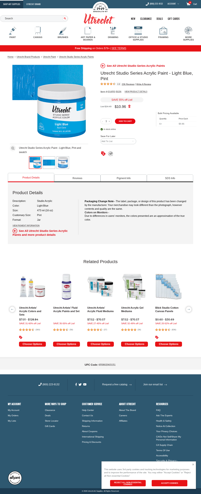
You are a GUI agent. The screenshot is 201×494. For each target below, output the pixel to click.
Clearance (146, 18)
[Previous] (12, 309)
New (133, 18)
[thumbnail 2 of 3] (49, 162)
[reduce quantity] (103, 121)
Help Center (88, 410)
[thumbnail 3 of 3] (63, 162)
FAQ (158, 410)
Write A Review (143, 84)
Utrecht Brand (33, 4)
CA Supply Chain (164, 445)
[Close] (193, 465)
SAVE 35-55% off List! (64, 323)
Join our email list (153, 384)
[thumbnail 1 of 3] (35, 162)
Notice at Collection (165, 426)
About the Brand (127, 410)
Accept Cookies (169, 483)
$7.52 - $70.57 (96, 319)
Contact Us (87, 415)
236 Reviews (128, 84)
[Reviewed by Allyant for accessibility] (15, 484)
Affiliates (123, 421)
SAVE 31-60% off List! (30, 323)
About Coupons (89, 431)
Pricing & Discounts (91, 442)
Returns (86, 426)
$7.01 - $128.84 (28, 319)
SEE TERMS (118, 48)
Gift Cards (174, 18)
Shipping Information (92, 421)
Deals (160, 18)
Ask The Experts (164, 415)
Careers (123, 415)
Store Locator (51, 421)
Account (172, 4)
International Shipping (93, 436)
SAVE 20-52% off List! (166, 323)
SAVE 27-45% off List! (98, 323)
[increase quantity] (110, 121)
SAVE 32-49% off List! (132, 323)
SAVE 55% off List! (121, 99)
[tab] (31, 177)
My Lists (12, 421)
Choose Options (32, 344)
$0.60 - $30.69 (164, 319)
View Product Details (136, 91)
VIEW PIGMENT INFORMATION (26, 225)
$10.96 (120, 106)
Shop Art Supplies (11, 4)
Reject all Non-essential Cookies (128, 483)
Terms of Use (163, 450)
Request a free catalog (114, 384)
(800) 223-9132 (156, 4)
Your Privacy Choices (166, 431)
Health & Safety (163, 421)
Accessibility (162, 455)
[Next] (189, 309)
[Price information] (103, 153)
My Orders (13, 415)
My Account (13, 410)
